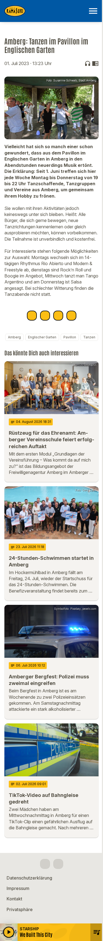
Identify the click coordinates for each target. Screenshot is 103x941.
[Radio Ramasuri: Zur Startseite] (44, 10)
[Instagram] (58, 863)
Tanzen (89, 337)
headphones (87, 63)
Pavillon (69, 337)
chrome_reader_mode (95, 63)
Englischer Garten (42, 337)
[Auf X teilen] (45, 315)
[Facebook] (45, 863)
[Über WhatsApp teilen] (58, 315)
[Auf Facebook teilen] (31, 315)
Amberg (14, 337)
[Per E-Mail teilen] (71, 315)
